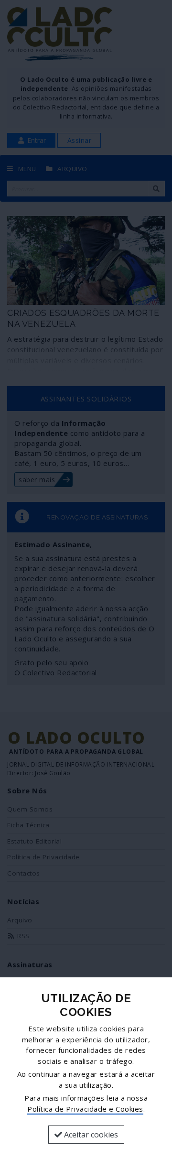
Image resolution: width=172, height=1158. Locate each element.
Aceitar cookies (90, 1134)
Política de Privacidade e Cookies (85, 1109)
